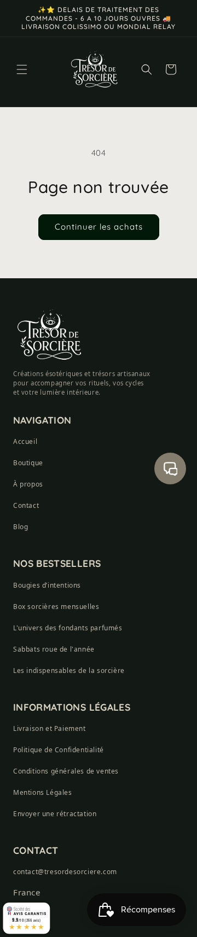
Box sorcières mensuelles (56, 606)
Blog (20, 526)
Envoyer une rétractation (54, 813)
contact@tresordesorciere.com (65, 871)
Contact (26, 505)
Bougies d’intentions (47, 585)
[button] (22, 69)
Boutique (28, 462)
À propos (28, 484)
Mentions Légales (42, 792)
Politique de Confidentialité (58, 749)
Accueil (25, 441)
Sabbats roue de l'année (54, 649)
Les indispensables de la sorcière (69, 670)
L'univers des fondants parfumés (68, 628)
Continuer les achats (99, 226)
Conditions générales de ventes (66, 771)
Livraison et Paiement (49, 728)
